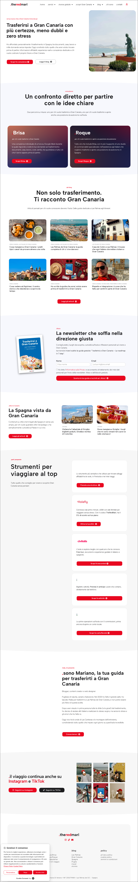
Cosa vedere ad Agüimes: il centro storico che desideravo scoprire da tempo (24, 288)
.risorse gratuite (64, 4)
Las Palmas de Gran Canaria (27, 244)
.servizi (50, 4)
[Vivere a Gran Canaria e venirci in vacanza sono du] (84, 772)
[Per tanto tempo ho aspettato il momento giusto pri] (117, 793)
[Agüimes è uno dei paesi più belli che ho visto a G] (117, 772)
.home (42, 4)
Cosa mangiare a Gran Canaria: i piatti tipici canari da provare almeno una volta (27, 248)
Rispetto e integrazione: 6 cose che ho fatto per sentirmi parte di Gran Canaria (109, 287)
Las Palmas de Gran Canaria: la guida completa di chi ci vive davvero (67, 248)
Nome (58, 361)
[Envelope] (72, 840)
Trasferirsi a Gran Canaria (118, 283)
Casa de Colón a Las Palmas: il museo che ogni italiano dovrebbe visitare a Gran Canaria (108, 249)
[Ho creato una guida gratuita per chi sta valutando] (100, 793)
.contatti (119, 4)
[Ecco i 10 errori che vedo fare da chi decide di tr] (84, 793)
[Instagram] (66, 840)
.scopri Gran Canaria (84, 4)
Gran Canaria (13, 244)
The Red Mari (105, 283)
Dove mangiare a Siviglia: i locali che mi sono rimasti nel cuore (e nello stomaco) (111, 431)
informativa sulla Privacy (75, 369)
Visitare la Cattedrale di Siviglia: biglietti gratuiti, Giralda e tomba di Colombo (76, 431)
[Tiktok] (69, 840)
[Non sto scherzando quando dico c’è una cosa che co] (100, 772)
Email (93, 361)
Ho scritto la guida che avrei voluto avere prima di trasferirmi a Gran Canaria (69, 287)
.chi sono (109, 4)
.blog (99, 4)
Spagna (64, 426)
